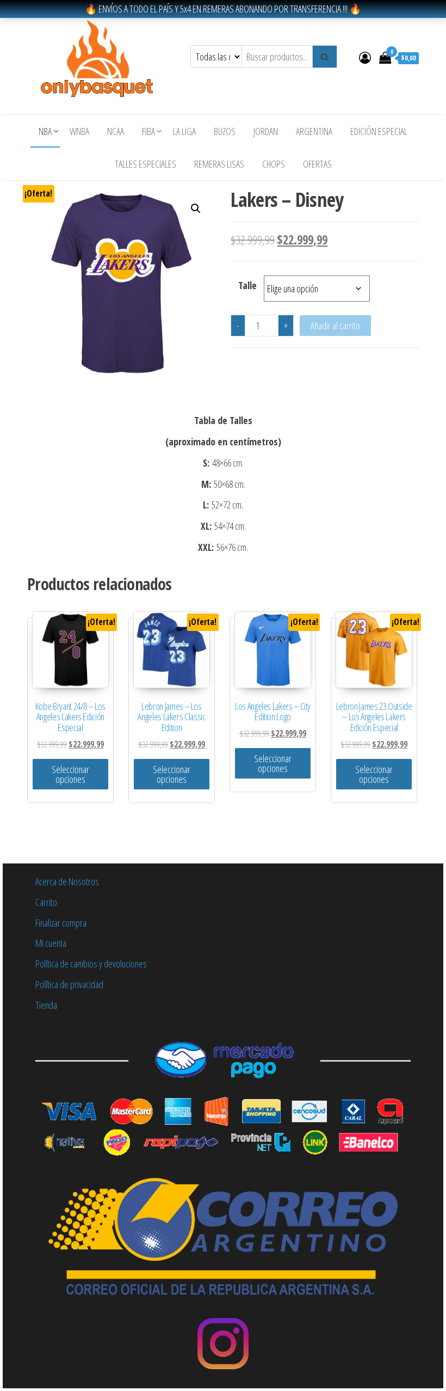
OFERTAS (317, 163)
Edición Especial (378, 131)
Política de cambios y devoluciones (91, 963)
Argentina (314, 131)
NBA (45, 131)
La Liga (184, 131)
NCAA (115, 131)
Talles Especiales (145, 163)
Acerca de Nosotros (67, 881)
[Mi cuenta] (365, 57)
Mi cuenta (50, 942)
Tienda (46, 1005)
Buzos (225, 131)
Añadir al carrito (335, 325)
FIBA (148, 131)
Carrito (46, 902)
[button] (196, 208)
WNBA (79, 131)
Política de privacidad (69, 984)
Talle (247, 285)
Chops (273, 163)
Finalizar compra (60, 922)
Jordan (265, 131)
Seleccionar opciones (70, 774)
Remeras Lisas (219, 163)
